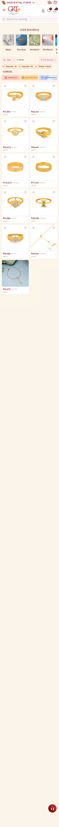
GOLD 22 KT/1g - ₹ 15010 (19, 2)
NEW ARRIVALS (49, 78)
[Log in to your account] (43, 10)
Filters (9, 60)
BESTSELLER (12, 78)
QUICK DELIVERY (31, 78)
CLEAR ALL (7, 71)
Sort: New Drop (48, 60)
